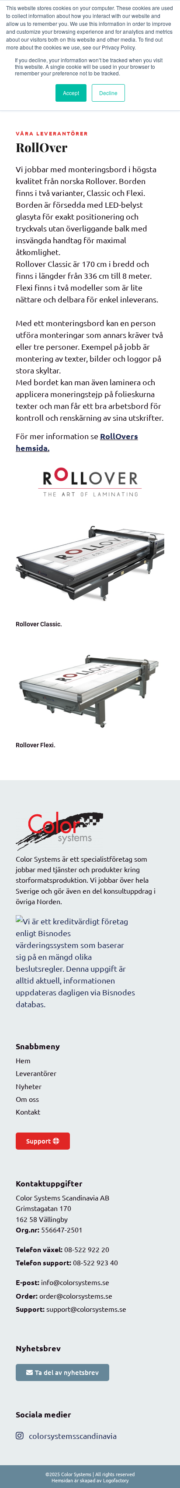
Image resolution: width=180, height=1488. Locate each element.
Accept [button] (71, 92)
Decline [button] (108, 92)
